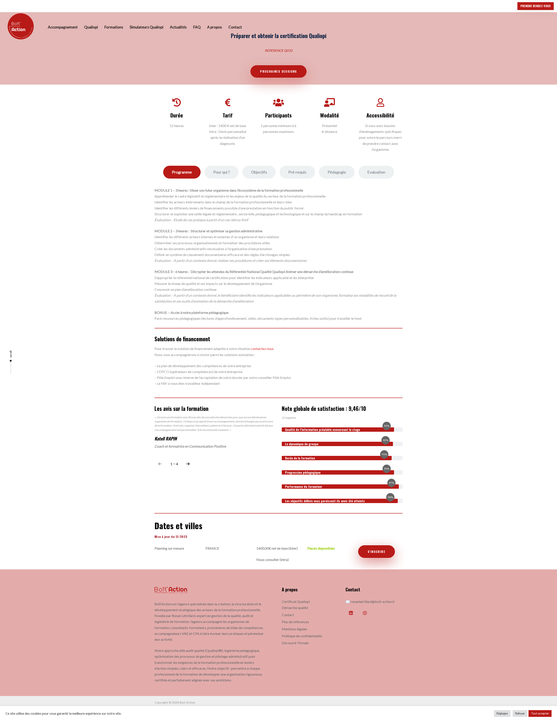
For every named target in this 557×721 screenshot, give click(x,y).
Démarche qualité (295, 608)
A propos (214, 27)
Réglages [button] (502, 713)
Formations (113, 27)
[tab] (182, 172)
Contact (235, 27)
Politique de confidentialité (302, 636)
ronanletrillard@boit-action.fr (373, 601)
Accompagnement (63, 27)
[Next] (188, 463)
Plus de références (295, 622)
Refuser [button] (520, 713)
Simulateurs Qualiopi (146, 27)
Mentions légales (294, 629)
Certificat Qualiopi (296, 601)
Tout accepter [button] (540, 713)
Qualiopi (91, 27)
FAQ (197, 27)
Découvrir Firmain (295, 643)
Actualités (178, 27)
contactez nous (262, 348)
